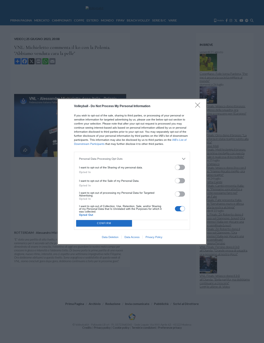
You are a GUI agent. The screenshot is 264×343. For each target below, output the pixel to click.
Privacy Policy (154, 237)
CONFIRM (104, 223)
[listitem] (132, 159)
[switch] (180, 167)
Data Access (132, 237)
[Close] (199, 106)
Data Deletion (110, 237)
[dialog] (132, 171)
